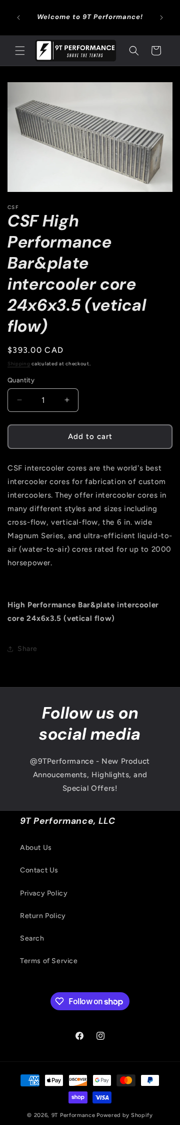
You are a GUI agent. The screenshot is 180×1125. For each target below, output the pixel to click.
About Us (36, 847)
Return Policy (43, 916)
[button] (20, 51)
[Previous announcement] (19, 18)
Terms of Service (49, 961)
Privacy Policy (44, 893)
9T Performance (74, 1115)
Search (32, 938)
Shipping (19, 363)
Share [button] (28, 648)
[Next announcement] (161, 18)
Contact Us (39, 870)
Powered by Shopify (124, 1115)
